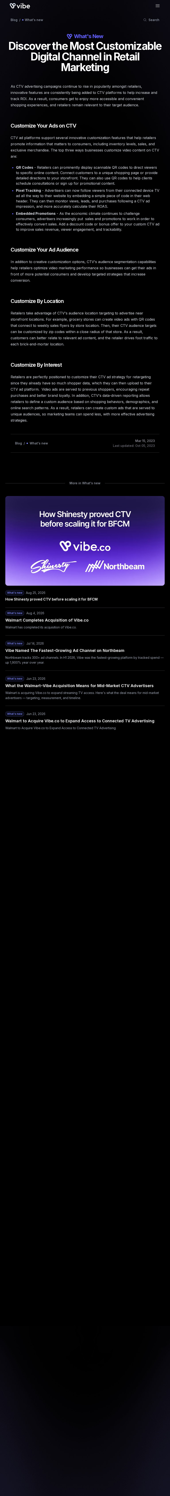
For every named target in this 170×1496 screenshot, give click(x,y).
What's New (88, 36)
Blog (14, 20)
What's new (34, 20)
